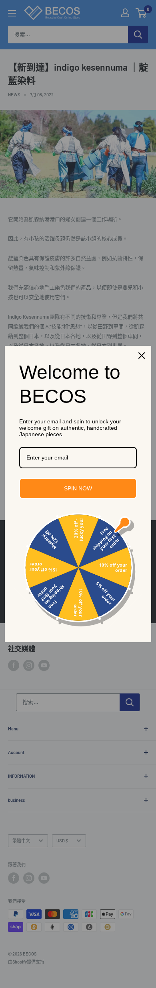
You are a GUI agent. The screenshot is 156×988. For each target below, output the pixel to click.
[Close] (141, 355)
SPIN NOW (78, 488)
